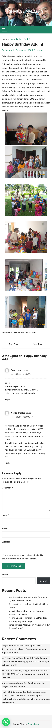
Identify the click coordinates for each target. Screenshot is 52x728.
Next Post (38, 344)
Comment (7, 487)
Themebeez (33, 724)
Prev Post (14, 344)
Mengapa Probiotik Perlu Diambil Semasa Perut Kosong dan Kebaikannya (26, 699)
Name (5, 515)
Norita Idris (10, 50)
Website (6, 541)
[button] (6, 722)
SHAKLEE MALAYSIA (26, 11)
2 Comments (37, 50)
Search (5, 574)
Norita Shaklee (18, 412)
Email (5, 528)
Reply (7, 399)
